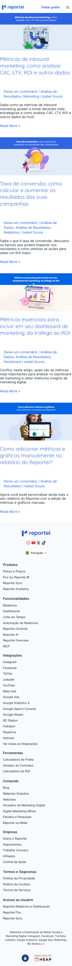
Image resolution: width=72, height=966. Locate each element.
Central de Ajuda (14, 862)
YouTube (9, 685)
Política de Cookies (16, 884)
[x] (39, 543)
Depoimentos (12, 844)
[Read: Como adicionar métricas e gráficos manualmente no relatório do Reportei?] (36, 421)
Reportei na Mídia (15, 823)
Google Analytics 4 (16, 703)
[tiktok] (44, 543)
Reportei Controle (15, 628)
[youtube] (33, 543)
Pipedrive (9, 732)
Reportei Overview (16, 640)
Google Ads (11, 697)
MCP (6, 646)
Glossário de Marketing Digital (24, 805)
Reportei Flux (12, 912)
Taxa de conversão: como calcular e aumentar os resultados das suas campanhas (31, 193)
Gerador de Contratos (18, 765)
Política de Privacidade (19, 878)
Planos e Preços (14, 571)
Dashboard (12, 362)
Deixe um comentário (20, 91)
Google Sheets (13, 714)
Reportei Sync (12, 583)
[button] (50, 7)
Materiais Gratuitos (16, 793)
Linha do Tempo (14, 617)
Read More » (10, 126)
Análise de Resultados (33, 227)
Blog (6, 787)
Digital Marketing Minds (19, 811)
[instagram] (28, 543)
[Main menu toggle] (67, 7)
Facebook (10, 668)
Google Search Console (19, 709)
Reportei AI (10, 634)
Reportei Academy (16, 589)
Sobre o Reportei (15, 838)
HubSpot (9, 726)
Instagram (10, 662)
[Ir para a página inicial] (36, 533)
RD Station (10, 720)
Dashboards (11, 611)
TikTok (7, 673)
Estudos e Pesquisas (17, 817)
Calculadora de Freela (18, 759)
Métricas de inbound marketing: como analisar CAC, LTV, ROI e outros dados (35, 66)
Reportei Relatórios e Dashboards (26, 906)
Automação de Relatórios (20, 623)
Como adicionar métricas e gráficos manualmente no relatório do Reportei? (32, 455)
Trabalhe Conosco (15, 850)
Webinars (9, 799)
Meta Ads (9, 691)
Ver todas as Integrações (20, 744)
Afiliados (9, 856)
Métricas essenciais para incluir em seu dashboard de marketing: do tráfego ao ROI (35, 326)
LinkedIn (9, 679)
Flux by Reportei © (16, 577)
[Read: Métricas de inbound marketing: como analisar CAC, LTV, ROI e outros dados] (36, 31)
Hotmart (8, 738)
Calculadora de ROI (16, 771)
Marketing (31, 96)
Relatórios (12, 232)
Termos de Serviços (17, 890)
